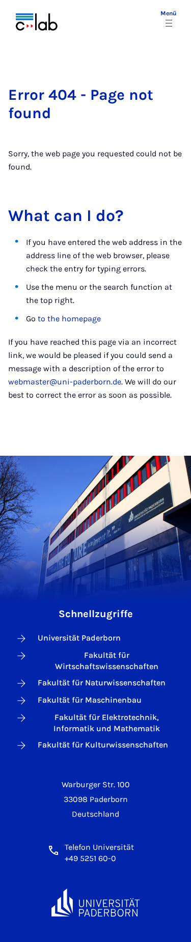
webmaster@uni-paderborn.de (64, 381)
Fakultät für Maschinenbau (90, 700)
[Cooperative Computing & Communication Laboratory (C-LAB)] (44, 19)
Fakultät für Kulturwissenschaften (103, 745)
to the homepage (69, 318)
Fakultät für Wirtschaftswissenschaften (106, 660)
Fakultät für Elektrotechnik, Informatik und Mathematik (106, 722)
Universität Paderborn (79, 638)
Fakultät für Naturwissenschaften (102, 682)
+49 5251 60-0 (90, 858)
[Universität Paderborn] (95, 903)
